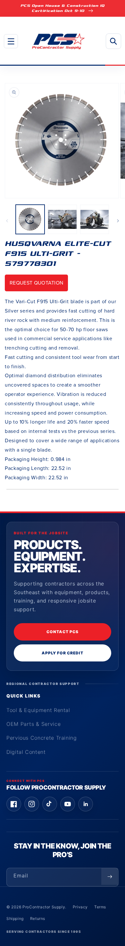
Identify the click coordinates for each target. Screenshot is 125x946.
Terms (100, 906)
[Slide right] (118, 221)
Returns (37, 918)
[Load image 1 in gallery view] (30, 219)
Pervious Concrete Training (41, 738)
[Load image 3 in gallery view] (94, 219)
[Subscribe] (109, 876)
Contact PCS (62, 631)
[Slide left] (7, 221)
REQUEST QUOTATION (36, 282)
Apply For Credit (62, 653)
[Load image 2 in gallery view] (62, 219)
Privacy (80, 906)
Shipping (15, 918)
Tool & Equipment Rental (38, 710)
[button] (11, 41)
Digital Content (26, 752)
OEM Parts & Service (33, 724)
